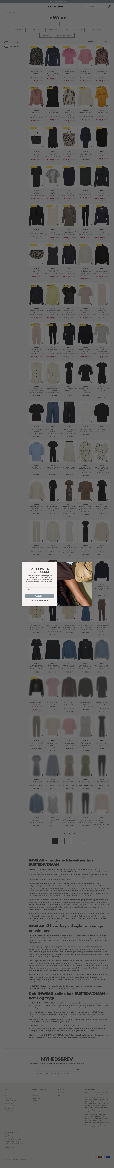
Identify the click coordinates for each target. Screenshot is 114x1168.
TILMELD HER (40, 596)
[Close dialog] (89, 564)
